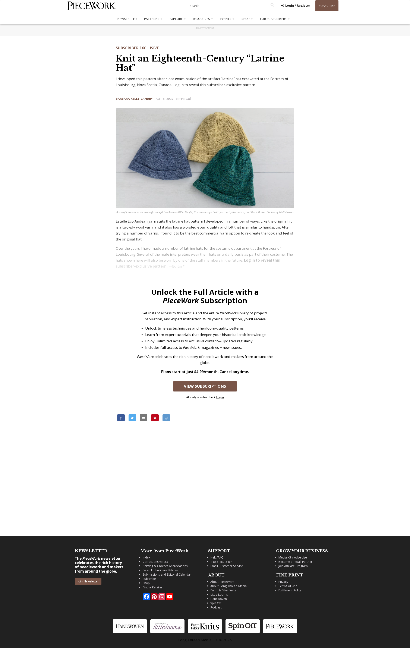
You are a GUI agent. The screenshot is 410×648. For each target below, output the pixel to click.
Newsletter (127, 19)
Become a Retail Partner (295, 562)
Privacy (283, 582)
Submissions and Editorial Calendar (167, 574)
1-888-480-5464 (221, 562)
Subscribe (327, 6)
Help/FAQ (217, 557)
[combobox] (232, 5)
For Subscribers (273, 19)
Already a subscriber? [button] (205, 397)
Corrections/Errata (155, 562)
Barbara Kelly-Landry (134, 99)
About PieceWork (222, 582)
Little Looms (219, 594)
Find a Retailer (152, 587)
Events (226, 19)
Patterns (152, 19)
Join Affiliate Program (293, 566)
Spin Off (215, 603)
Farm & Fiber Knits (223, 590)
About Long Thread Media (228, 586)
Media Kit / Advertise (292, 557)
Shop (246, 19)
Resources (202, 19)
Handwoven (218, 599)
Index (146, 557)
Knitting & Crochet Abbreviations (165, 566)
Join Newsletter (88, 581)
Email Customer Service (226, 566)
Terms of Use (287, 586)
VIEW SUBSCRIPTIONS (205, 386)
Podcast (216, 607)
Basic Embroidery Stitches (161, 570)
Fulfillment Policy (290, 590)
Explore (176, 19)
